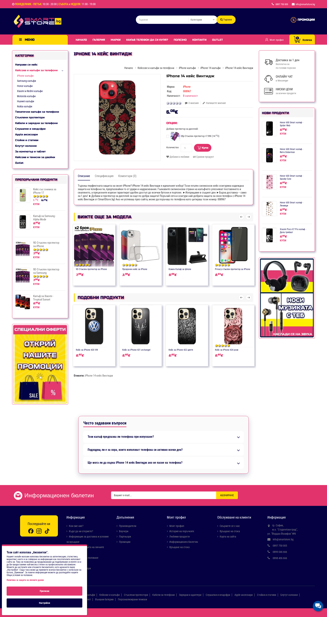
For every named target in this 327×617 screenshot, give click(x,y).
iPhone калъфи (25, 75)
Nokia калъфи (24, 106)
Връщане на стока (179, 547)
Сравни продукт (205, 156)
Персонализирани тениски (132, 599)
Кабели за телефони (163, 594)
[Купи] (83, 268)
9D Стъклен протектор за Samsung (46, 271)
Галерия (99, 39)
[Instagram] (39, 531)
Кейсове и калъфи (109, 594)
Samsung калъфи (26, 80)
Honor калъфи (25, 85)
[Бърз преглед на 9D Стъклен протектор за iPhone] (105, 268)
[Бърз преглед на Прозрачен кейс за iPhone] (151, 268)
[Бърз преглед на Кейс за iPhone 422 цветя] (198, 349)
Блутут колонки (26, 145)
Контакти (199, 39)
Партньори (125, 536)
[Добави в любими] (90, 268)
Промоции (124, 541)
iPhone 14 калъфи (210, 68)
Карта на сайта (228, 536)
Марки (116, 39)
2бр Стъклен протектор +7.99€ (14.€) (199, 136)
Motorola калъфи (26, 96)
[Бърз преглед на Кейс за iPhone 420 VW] (105, 349)
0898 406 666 (280, 558)
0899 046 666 (280, 551)
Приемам (44, 591)
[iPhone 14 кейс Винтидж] (117, 117)
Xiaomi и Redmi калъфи (30, 91)
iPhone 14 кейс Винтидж (99, 375)
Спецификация (104, 176)
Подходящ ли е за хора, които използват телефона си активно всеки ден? (135, 450)
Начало (81, 39)
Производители (127, 525)
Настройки (44, 602)
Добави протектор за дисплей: (182, 128)
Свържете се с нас (230, 525)
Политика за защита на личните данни (25, 580)
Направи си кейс (26, 64)
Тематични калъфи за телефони (37, 111)
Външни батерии (104, 599)
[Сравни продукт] (97, 268)
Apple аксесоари (26, 134)
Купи (205, 147)
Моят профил (176, 525)
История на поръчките (181, 531)
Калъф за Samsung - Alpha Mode (44, 217)
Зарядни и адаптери (190, 594)
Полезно (180, 39)
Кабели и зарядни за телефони (36, 123)
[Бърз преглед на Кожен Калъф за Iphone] (198, 268)
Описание (84, 176)
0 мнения (193, 103)
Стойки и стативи (26, 140)
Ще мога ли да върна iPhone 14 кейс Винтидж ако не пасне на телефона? (135, 462)
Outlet (217, 39)
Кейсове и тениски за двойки (35, 157)
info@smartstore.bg (283, 539)
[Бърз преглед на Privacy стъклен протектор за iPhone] (244, 268)
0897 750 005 (280, 545)
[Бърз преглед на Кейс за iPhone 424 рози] (244, 349)
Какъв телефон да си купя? (147, 39)
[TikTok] (47, 531)
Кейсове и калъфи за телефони (36, 70)
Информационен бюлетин (183, 541)
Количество (172, 147)
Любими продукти (179, 536)
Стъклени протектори (30, 117)
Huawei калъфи (25, 101)
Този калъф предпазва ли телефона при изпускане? (121, 436)
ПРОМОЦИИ (306, 19)
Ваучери (123, 531)
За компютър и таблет (30, 151)
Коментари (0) (127, 176)
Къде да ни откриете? (81, 531)
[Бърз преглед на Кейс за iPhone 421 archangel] (151, 349)
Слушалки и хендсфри (30, 128)
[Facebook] (30, 531)
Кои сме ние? (76, 525)
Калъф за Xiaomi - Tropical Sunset (43, 297)
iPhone (187, 86)
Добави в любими (179, 156)
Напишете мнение (216, 103)
